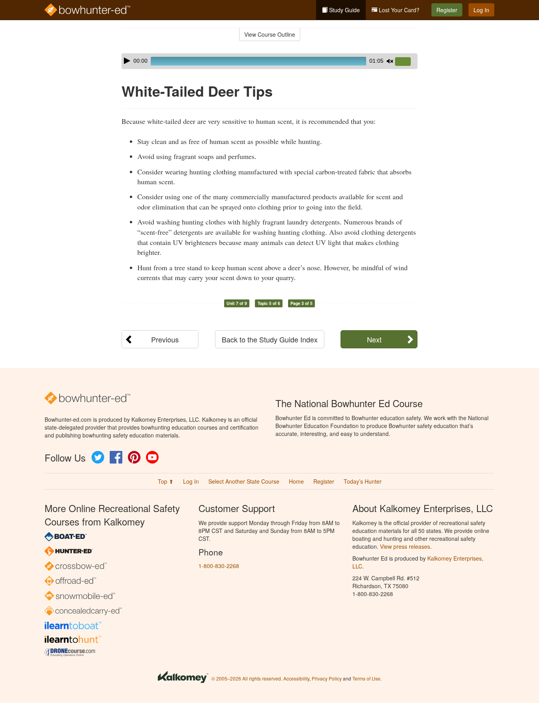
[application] (269, 61)
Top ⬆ (166, 481)
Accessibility (296, 678)
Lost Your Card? (398, 10)
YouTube (152, 457)
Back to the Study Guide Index (270, 339)
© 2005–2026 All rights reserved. (246, 678)
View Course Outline (269, 34)
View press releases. (406, 546)
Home (296, 481)
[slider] (406, 62)
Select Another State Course (243, 481)
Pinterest (134, 457)
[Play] (127, 61)
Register (446, 10)
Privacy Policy (327, 678)
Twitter (98, 457)
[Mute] (390, 61)
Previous (165, 339)
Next (374, 339)
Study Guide (344, 10)
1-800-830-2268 (218, 566)
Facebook (116, 457)
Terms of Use (366, 678)
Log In (481, 10)
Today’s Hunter (363, 481)
